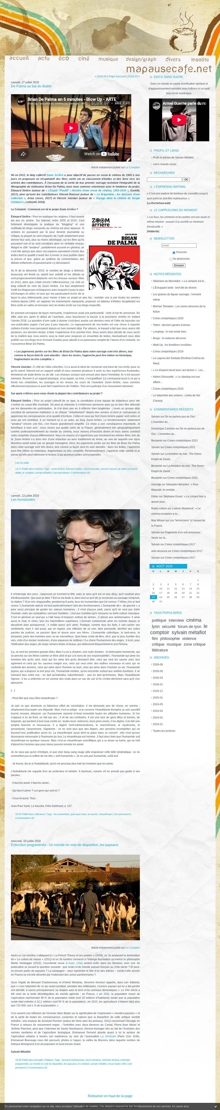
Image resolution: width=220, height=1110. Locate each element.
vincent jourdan (91, 469)
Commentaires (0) (80, 472)
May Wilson (158, 520)
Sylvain (155, 416)
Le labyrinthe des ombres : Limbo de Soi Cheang (176, 398)
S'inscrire (181, 252)
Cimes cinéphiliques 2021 (182, 440)
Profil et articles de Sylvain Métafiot (173, 157)
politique (159, 620)
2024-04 (158, 710)
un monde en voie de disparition (46, 1063)
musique (174, 644)
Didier (154, 496)
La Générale (108, 1036)
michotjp (156, 484)
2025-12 (158, 691)
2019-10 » (134, 76)
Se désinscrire (181, 258)
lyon (156, 626)
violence (189, 638)
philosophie (170, 638)
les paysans (70, 1063)
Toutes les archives (164, 730)
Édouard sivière (74, 469)
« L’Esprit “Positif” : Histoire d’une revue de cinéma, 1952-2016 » (87, 190)
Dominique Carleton (163, 428)
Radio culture (159, 508)
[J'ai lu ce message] (215, 1106)
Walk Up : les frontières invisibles (172, 344)
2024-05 (158, 704)
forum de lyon (189, 626)
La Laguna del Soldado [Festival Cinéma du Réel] (178, 361)
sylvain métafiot (189, 632)
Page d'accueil (117, 76)
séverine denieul (110, 1060)
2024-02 (158, 717)
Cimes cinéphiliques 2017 (180, 544)
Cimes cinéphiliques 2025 (168, 318)
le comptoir (28, 472)
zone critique (195, 644)
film (155, 638)
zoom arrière (58, 469)
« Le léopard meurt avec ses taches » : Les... (179, 370)
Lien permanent (61, 472)
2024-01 (158, 724)
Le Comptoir (132, 167)
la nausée (93, 814)
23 (153, 597)
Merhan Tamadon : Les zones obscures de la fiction (179, 309)
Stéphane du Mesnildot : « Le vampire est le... (179, 281)
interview (176, 620)
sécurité (169, 626)
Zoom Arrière (55, 175)
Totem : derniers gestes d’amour (171, 324)
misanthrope (105, 814)
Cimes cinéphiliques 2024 (168, 351)
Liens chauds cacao (164, 164)
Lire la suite (22, 462)
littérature (160, 650)
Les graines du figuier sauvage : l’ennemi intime (177, 297)
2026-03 (158, 677)
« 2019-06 (101, 76)
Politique (48, 1060)
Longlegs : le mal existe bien (169, 331)
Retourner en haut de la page (110, 1096)
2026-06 (158, 671)
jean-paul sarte (78, 814)
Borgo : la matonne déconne (169, 338)
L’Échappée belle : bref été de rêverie (175, 287)
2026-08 (158, 664)
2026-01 (158, 684)
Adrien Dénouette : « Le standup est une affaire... (176, 379)
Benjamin (156, 440)
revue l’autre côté (117, 1063)
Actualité (38, 1060)
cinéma (193, 620)
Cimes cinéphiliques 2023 (168, 388)
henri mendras (93, 1060)
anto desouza (159, 551)
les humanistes (62, 814)
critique (158, 644)
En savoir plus (180, 1106)
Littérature (39, 814)
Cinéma (38, 469)
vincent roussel (109, 469)
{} (74, 963)
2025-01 (158, 697)
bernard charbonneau (73, 1060)
